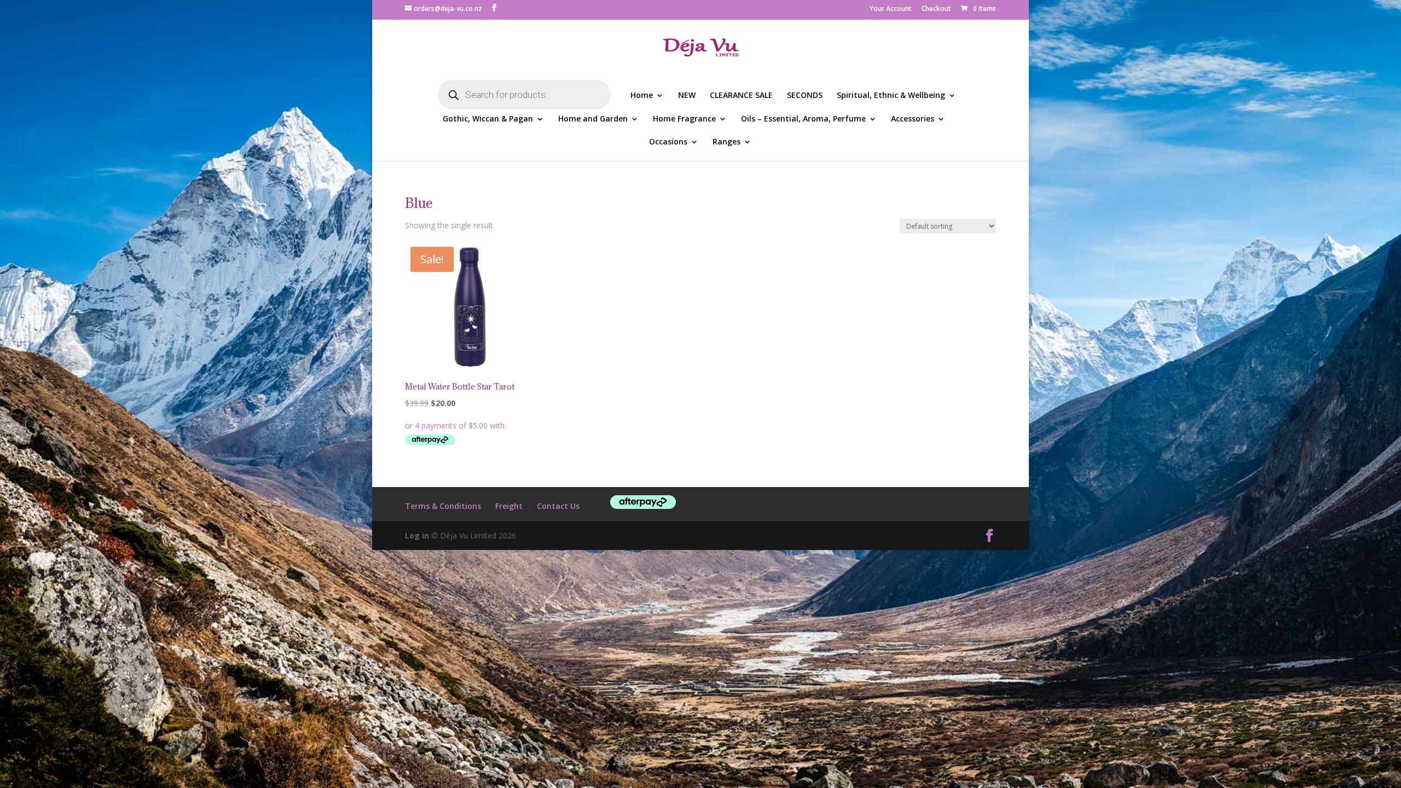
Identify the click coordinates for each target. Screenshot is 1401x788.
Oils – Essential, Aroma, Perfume (803, 119)
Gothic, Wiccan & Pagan (488, 119)
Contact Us (558, 506)
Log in (417, 535)
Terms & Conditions (443, 506)
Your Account (891, 9)
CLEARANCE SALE (741, 95)
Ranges (726, 142)
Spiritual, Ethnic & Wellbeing (891, 95)
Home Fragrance (684, 119)
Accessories (912, 119)
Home (641, 95)
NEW (687, 95)
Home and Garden (593, 119)
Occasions (668, 142)
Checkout (936, 9)
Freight (509, 506)
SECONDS (805, 95)
